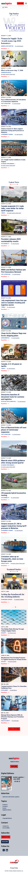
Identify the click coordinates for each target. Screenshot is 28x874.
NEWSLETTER (5, 837)
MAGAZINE (5, 841)
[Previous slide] (2, 581)
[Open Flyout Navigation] (26, 3)
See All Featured (14, 729)
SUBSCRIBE (14, 766)
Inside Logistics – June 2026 (19, 778)
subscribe (20, 3)
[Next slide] (25, 581)
